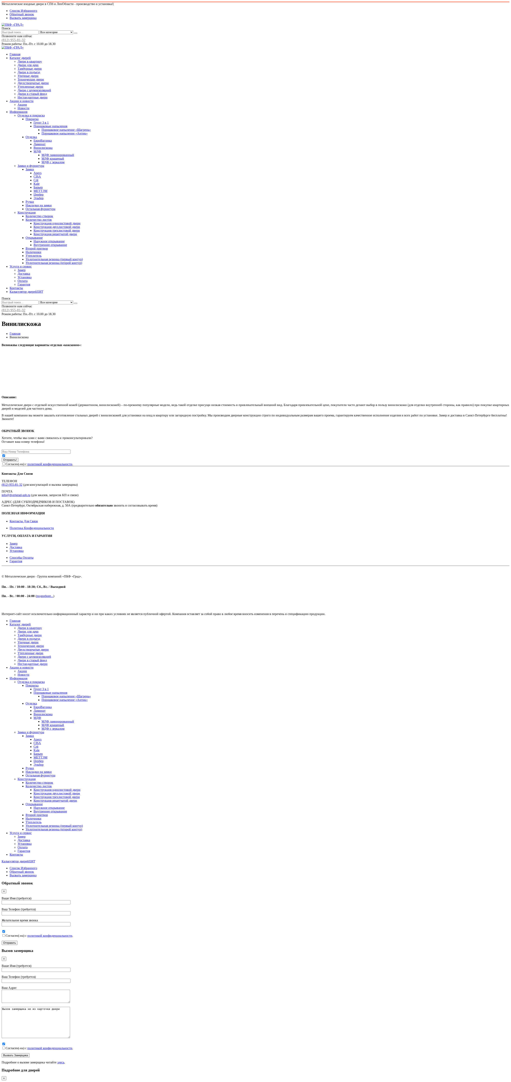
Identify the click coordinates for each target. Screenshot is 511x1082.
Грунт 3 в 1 (41, 122)
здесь (60, 1062)
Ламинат (40, 144)
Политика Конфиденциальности (32, 528)
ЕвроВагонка (43, 140)
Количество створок (39, 216)
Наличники (33, 252)
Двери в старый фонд (32, 94)
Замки (30, 169)
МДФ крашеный (53, 158)
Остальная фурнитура (40, 209)
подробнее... (45, 596)
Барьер (38, 187)
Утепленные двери (30, 86)
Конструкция (27, 212)
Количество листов (39, 219)
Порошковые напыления (50, 126)
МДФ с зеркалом (53, 162)
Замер (22, 270)
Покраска (32, 119)
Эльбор (39, 198)
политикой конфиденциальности (49, 464)
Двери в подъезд (29, 72)
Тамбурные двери (30, 68)
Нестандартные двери (33, 97)
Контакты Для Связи (24, 521)
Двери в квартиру (30, 61)
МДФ (37, 151)
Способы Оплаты (22, 557)
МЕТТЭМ (40, 191)
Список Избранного (23, 10)
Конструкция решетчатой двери (55, 234)
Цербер (39, 194)
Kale (37, 183)
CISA (37, 176)
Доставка (24, 273)
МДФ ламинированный (58, 155)
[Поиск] (75, 33)
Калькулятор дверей (26, 291)
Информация (18, 111)
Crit (36, 180)
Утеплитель (34, 255)
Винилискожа (43, 147)
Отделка (31, 137)
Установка (25, 277)
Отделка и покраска (31, 115)
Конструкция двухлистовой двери (57, 227)
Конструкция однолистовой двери (57, 223)
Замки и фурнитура (31, 165)
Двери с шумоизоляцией (34, 90)
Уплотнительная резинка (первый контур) (54, 259)
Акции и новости (22, 101)
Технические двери (31, 79)
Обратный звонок (22, 14)
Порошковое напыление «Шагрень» (66, 129)
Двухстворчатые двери (33, 83)
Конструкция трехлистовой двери (57, 230)
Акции (22, 104)
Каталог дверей (20, 58)
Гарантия (24, 284)
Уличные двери (28, 76)
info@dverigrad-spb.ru (16, 495)
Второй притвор (37, 248)
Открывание (34, 237)
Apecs (38, 173)
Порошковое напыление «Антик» (65, 133)
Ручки (30, 201)
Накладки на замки (39, 205)
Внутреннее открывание (50, 245)
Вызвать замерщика (23, 18)
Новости (23, 108)
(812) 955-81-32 (13, 40)
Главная (15, 54)
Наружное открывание (49, 241)
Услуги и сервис (21, 266)
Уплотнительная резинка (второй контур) (54, 263)
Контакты (16, 288)
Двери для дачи (28, 65)
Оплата (23, 281)
